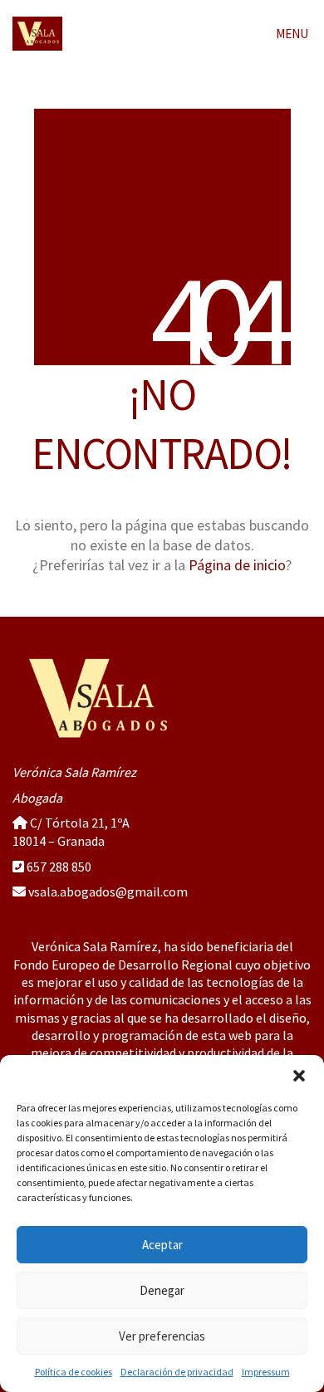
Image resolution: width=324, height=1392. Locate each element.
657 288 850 (59, 866)
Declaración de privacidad (176, 1371)
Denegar (162, 1290)
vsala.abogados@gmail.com (108, 891)
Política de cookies (73, 1371)
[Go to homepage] (37, 34)
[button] (299, 1075)
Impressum (266, 1371)
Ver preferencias (162, 1336)
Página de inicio (237, 564)
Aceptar (162, 1245)
